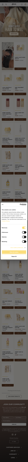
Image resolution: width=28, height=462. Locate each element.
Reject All (14, 256)
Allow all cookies (14, 252)
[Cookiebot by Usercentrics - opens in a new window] (20, 205)
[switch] (24, 232)
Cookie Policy (5, 221)
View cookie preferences (16, 247)
